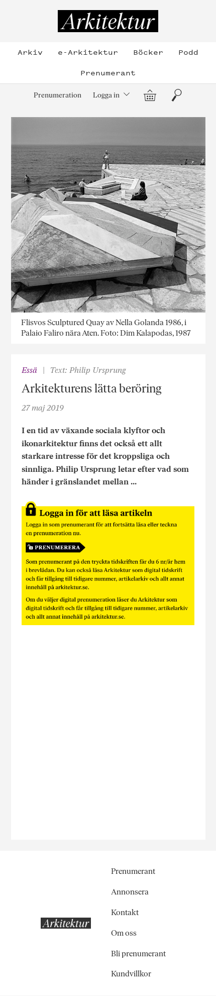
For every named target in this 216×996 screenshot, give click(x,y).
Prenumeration (57, 94)
